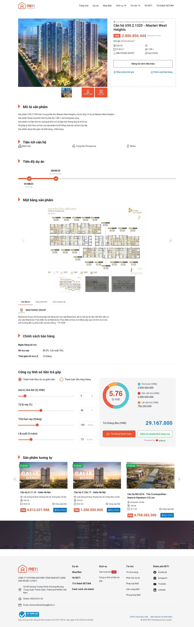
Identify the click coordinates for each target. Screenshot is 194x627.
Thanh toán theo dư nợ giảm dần (39, 379)
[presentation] (129, 477)
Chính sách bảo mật (139, 617)
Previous (23, 240)
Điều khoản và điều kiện (161, 617)
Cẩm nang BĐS (133, 589)
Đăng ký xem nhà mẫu (143, 63)
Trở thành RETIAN (165, 5)
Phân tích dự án (133, 578)
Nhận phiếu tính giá (125, 72)
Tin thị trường (132, 572)
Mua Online (61, 510)
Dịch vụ (120, 5)
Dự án (96, 5)
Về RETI (148, 5)
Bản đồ (101, 94)
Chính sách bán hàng (163, 72)
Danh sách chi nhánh (83, 589)
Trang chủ (83, 5)
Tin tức (134, 5)
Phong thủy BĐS (133, 595)
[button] (147, 488)
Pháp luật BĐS (132, 583)
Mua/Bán (107, 5)
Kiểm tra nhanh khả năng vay (155, 434)
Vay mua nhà (105, 572)
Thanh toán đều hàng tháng (78, 379)
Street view (88, 94)
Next (170, 240)
